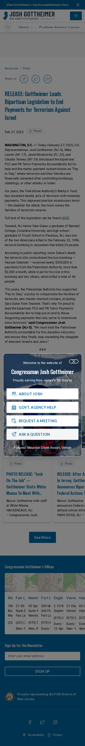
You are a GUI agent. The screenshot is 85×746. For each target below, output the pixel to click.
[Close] (73, 361)
